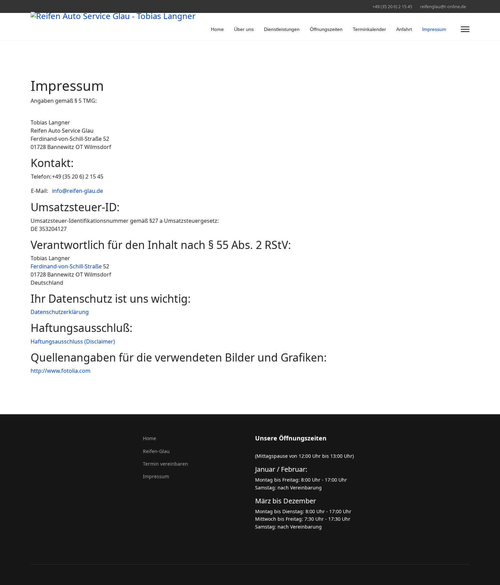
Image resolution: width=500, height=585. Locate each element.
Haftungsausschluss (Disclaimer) (73, 341)
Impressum (434, 29)
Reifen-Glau (156, 451)
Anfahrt (404, 29)
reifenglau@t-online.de (443, 7)
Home (217, 29)
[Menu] (465, 29)
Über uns (244, 29)
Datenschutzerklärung (60, 312)
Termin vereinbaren (165, 464)
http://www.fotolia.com (60, 370)
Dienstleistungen (282, 29)
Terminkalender (369, 29)
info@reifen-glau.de (77, 191)
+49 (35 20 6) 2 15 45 (392, 7)
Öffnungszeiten (326, 29)
